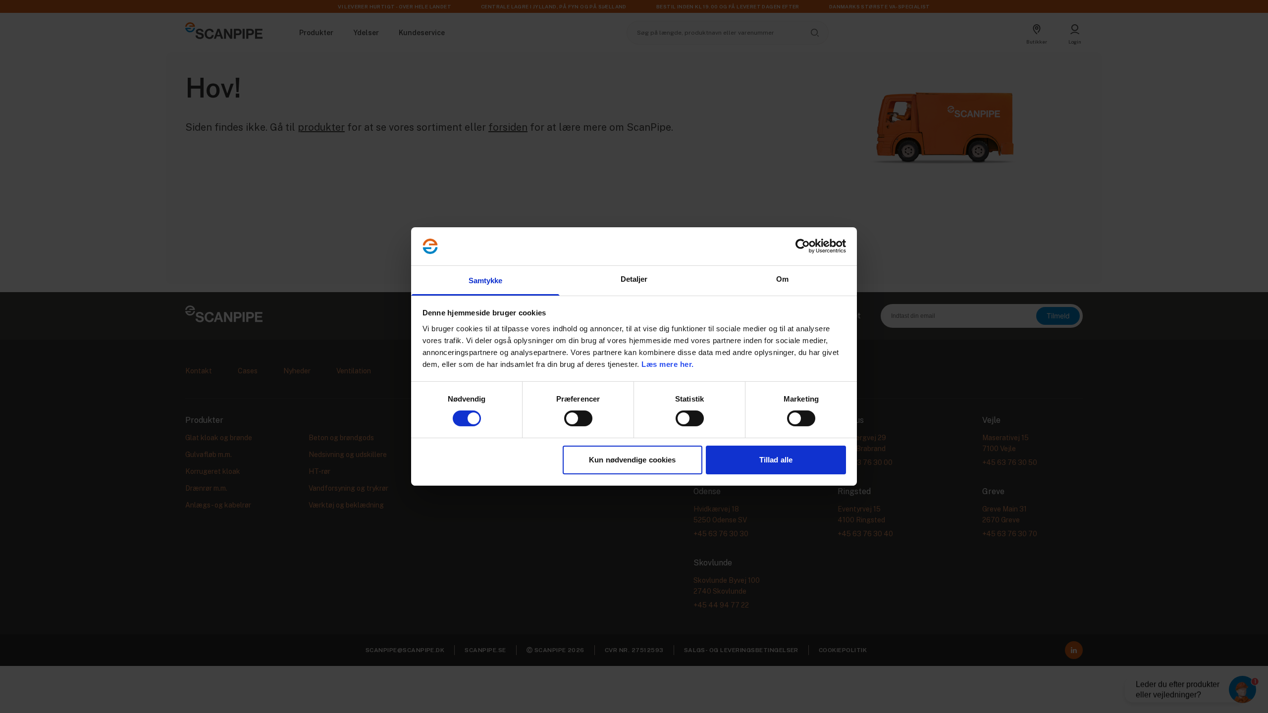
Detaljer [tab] (634, 279)
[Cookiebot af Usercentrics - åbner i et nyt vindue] (802, 246)
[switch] (578, 418)
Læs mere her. (667, 364)
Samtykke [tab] (486, 280)
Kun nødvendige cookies (632, 460)
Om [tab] (782, 279)
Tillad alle (775, 460)
